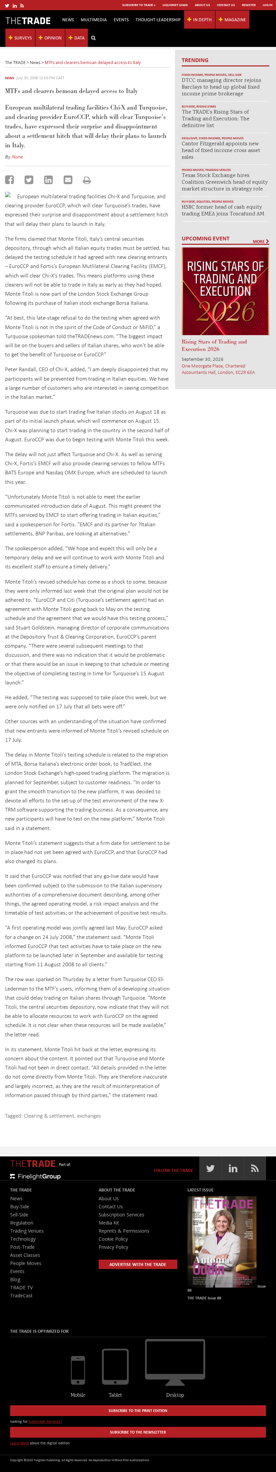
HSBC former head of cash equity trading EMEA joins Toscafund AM (223, 211)
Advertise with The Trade (137, 1264)
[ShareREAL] (9, 195)
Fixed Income (192, 74)
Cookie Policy (113, 1239)
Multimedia (94, 19)
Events (121, 19)
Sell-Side (235, 74)
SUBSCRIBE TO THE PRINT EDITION (138, 1410)
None (17, 156)
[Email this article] (68, 179)
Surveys (23, 37)
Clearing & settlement (49, 1115)
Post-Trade (22, 1247)
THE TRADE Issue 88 (204, 1297)
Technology (23, 1239)
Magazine (235, 19)
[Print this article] (87, 180)
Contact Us (226, 5)
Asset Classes (25, 1255)
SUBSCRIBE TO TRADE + (139, 5)
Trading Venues (218, 170)
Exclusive (189, 138)
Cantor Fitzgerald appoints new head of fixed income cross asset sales (221, 150)
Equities (203, 201)
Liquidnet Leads (175, 5)
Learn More (19, 1442)
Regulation (21, 1222)
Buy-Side (188, 106)
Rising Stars (206, 106)
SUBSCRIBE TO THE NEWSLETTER (138, 1432)
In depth (202, 19)
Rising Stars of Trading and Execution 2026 (214, 345)
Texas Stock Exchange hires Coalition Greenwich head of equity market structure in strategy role (225, 182)
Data (79, 37)
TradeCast (21, 1295)
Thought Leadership (158, 19)
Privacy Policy (113, 1247)
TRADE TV (21, 1287)
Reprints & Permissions (124, 1231)
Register (249, 5)
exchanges (89, 1115)
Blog (15, 1279)
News (68, 19)
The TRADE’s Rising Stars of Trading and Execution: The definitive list (215, 119)
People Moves (216, 74)
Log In (268, 5)
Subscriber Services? (45, 1421)
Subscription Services (121, 1214)
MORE (259, 241)
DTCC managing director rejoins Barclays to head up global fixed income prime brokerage (221, 87)
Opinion (53, 37)
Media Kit (109, 1222)
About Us (202, 5)
